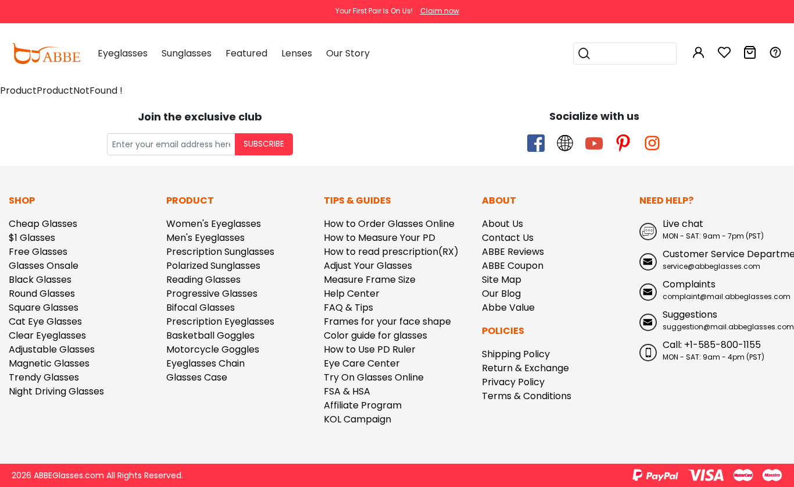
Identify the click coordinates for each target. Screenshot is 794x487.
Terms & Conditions (526, 396)
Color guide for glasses (375, 335)
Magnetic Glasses (49, 363)
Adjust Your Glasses (368, 265)
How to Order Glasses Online (389, 223)
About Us (502, 223)
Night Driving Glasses (56, 391)
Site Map (501, 279)
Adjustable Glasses (52, 349)
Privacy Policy (513, 382)
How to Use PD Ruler (370, 349)
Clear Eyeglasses (47, 335)
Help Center (352, 293)
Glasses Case (196, 377)
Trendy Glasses (44, 377)
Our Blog (501, 293)
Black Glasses (40, 279)
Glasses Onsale (43, 265)
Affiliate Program (363, 405)
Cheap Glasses (43, 223)
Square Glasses (43, 307)
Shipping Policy (516, 354)
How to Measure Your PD (379, 237)
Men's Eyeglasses (205, 237)
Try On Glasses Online (374, 377)
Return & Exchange (525, 368)
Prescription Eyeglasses (220, 321)
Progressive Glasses (211, 293)
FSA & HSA (347, 391)
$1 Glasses (32, 237)
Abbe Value (508, 307)
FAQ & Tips (348, 307)
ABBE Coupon (512, 265)
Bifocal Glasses (200, 307)
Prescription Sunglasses (220, 251)
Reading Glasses (203, 279)
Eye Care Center (362, 363)
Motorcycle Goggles (212, 349)
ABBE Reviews (513, 251)
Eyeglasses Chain (205, 363)
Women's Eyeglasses (213, 223)
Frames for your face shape (387, 321)
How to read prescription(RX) (391, 251)
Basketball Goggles (210, 335)
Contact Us (508, 237)
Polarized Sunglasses (213, 265)
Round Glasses (42, 293)
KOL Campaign (357, 419)
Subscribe (264, 144)
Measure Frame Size (370, 279)
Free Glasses (38, 251)
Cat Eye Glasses (45, 321)
